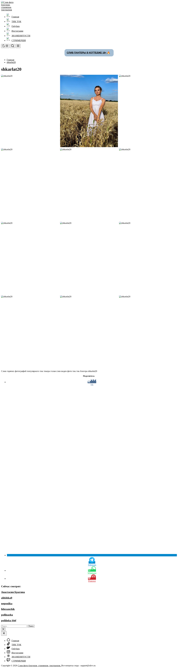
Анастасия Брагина (13, 592)
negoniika (6, 603)
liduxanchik (8, 609)
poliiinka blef (8, 620)
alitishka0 (6, 597)
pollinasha (7, 614)
